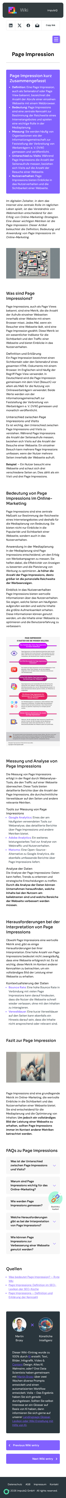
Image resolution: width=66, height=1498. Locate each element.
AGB (28, 1484)
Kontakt (54, 1484)
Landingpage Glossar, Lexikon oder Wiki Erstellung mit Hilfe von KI (32, 1421)
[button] (6, 1491)
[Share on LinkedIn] (10, 25)
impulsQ (12, 10)
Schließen (60, 1193)
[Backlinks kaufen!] (55, 1198)
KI (29, 1356)
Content (17, 1364)
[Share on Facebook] (28, 25)
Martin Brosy (25, 1376)
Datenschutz (15, 1484)
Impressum (40, 1484)
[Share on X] (19, 25)
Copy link (50, 25)
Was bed (14, 1277)
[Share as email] (37, 25)
